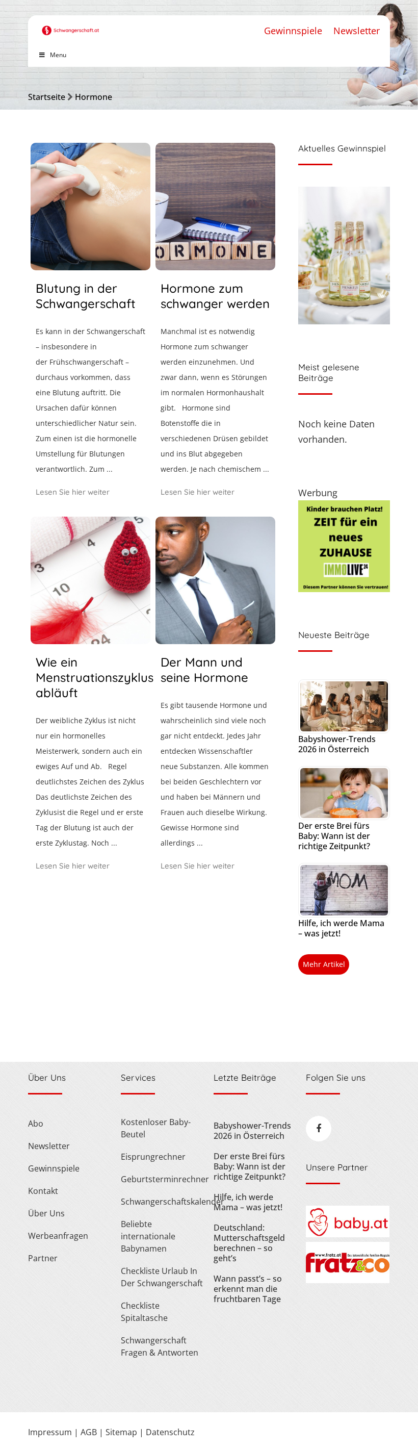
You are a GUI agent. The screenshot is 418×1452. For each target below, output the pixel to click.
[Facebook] (318, 1128)
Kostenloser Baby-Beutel (156, 1128)
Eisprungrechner (153, 1156)
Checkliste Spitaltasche (144, 1311)
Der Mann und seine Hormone (204, 669)
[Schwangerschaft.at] (70, 25)
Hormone (93, 97)
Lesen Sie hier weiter (73, 492)
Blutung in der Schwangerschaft (86, 296)
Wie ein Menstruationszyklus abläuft (94, 677)
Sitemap (121, 1432)
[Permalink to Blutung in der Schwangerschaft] (90, 267)
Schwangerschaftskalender (162, 1201)
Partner (43, 1258)
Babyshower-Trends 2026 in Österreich (337, 744)
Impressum (50, 1432)
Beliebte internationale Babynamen (148, 1236)
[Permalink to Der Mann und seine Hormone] (215, 640)
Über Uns (46, 1213)
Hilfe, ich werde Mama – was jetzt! (341, 928)
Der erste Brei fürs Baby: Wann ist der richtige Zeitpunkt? (334, 836)
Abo (35, 1123)
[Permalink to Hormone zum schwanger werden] (215, 267)
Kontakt (43, 1190)
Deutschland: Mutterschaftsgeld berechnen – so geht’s (249, 1243)
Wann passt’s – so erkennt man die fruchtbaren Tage (248, 1289)
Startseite (46, 97)
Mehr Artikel (324, 964)
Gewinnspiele (293, 30)
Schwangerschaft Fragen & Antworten (159, 1346)
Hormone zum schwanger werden (215, 296)
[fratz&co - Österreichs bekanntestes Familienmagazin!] (347, 1280)
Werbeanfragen (58, 1235)
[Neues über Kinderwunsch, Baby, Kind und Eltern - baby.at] (347, 1234)
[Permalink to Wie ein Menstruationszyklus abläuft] (90, 640)
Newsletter (356, 30)
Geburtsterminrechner (162, 1179)
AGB (89, 1432)
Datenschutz (170, 1432)
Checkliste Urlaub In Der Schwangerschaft (162, 1277)
